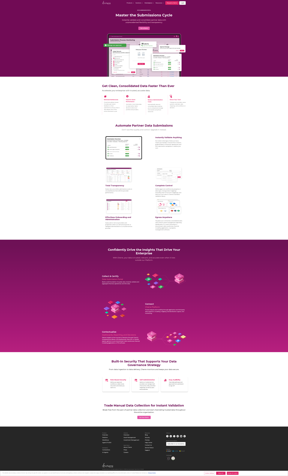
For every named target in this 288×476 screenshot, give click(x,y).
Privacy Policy (152, 472)
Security (147, 437)
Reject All (220, 473)
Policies (147, 440)
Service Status (149, 447)
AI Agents (105, 452)
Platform (105, 437)
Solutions (126, 433)
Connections (106, 450)
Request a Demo (172, 3)
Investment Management (131, 440)
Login (182, 3)
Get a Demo (144, 28)
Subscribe (175, 444)
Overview (105, 435)
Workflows (105, 440)
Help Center (148, 442)
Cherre (107, 2)
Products (104, 433)
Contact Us (148, 445)
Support (147, 450)
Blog (146, 435)
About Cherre (128, 447)
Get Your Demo (144, 417)
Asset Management (130, 437)
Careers (126, 452)
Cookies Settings (209, 473)
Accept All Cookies (233, 473)
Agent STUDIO (106, 442)
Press (125, 450)
